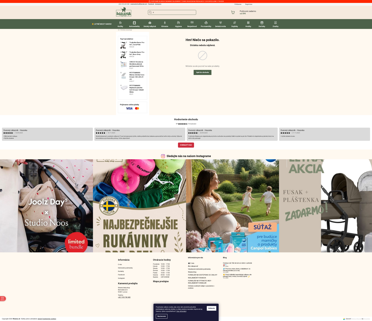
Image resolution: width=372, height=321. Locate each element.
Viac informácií (181, 311)
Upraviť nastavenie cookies (47, 319)
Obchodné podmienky (125, 268)
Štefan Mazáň (356, 319)
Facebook (151, 4)
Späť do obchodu (202, 72)
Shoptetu (367, 319)
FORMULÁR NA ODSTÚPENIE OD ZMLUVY (202, 275)
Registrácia (248, 4)
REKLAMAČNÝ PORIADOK (197, 278)
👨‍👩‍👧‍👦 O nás (191, 263)
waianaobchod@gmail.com (138, 4)
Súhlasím (211, 308)
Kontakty (121, 271)
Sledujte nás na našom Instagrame (189, 156)
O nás (120, 264)
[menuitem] (101, 24)
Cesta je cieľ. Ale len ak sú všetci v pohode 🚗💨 (237, 264)
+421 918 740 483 (124, 297)
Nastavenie (161, 316)
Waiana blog (192, 272)
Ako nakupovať (193, 266)
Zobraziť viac (186, 145)
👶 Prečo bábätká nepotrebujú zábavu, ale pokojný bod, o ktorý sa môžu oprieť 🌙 (237, 275)
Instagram (158, 4)
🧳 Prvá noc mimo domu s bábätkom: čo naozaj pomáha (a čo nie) (236, 269)
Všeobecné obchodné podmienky (199, 269)
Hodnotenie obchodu (186, 119)
